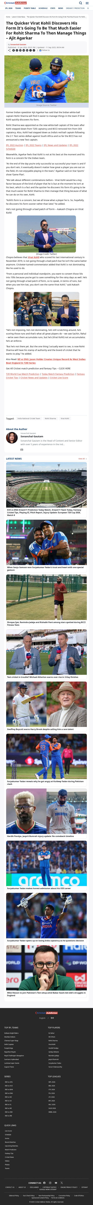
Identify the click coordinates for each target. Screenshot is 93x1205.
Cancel (70, 25)
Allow (53, 25)
